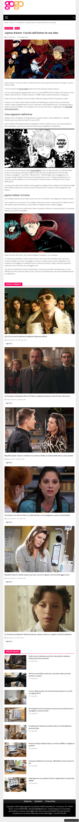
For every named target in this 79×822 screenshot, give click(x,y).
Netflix (17, 28)
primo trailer (24, 89)
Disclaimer (38, 801)
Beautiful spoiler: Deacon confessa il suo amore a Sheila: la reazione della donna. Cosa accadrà (39, 456)
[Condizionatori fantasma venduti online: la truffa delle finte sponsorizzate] (15, 732)
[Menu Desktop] (6, 17)
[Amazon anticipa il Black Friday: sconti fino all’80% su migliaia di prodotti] (15, 749)
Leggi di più (9, 343)
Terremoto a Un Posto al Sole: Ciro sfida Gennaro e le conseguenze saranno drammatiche (37, 515)
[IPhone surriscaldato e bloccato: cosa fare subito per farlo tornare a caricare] (15, 680)
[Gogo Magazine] (14, 7)
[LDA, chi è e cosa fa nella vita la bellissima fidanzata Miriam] (39, 311)
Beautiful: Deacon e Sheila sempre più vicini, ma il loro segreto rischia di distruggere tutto (37, 575)
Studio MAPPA (35, 170)
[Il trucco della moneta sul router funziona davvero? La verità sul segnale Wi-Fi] (15, 697)
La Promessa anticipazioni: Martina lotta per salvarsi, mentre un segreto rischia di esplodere (38, 634)
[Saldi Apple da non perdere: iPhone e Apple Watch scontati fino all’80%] (15, 784)
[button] (73, 17)
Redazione (28, 801)
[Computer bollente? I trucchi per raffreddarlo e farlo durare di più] (15, 767)
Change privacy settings (71, 820)
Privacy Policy (50, 801)
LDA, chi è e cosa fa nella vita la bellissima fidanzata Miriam (26, 336)
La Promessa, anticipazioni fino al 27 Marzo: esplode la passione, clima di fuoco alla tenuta (37, 396)
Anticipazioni (8, 28)
